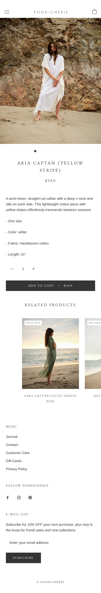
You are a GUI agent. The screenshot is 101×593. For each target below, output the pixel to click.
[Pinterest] (30, 497)
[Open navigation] (6, 11)
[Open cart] (94, 11)
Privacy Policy (16, 469)
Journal (11, 437)
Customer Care (18, 453)
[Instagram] (19, 497)
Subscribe (23, 557)
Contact (12, 445)
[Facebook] (7, 497)
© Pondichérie (51, 582)
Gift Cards (14, 461)
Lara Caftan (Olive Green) (50, 395)
